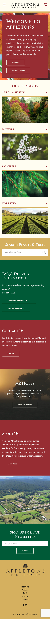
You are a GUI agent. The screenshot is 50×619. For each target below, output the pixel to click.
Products (25, 587)
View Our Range (18, 70)
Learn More (12, 464)
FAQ (25, 593)
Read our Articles (25, 405)
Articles (25, 590)
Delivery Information (16, 309)
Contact (11, 354)
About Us (15, 62)
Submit (25, 551)
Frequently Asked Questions (19, 301)
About (25, 596)
